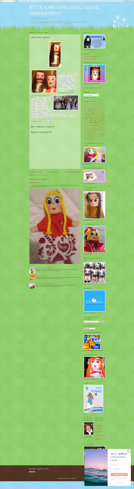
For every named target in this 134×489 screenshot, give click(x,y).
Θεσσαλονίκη (90, 106)
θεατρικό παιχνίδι (88, 119)
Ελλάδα (85, 106)
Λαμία (85, 108)
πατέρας (85, 131)
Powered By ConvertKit (119, 482)
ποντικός (103, 131)
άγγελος (103, 109)
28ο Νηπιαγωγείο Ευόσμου (99, 432)
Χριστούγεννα (97, 110)
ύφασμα (96, 139)
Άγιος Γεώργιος (98, 104)
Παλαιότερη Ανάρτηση (73, 172)
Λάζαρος (103, 106)
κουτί (85, 124)
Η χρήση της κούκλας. (35, 182)
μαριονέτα (98, 127)
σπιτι (85, 134)
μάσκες (94, 127)
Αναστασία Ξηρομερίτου (91, 56)
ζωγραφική (102, 117)
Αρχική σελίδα (34, 22)
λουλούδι (88, 127)
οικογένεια (92, 128)
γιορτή (93, 114)
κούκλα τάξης (95, 125)
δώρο (90, 117)
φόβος (96, 137)
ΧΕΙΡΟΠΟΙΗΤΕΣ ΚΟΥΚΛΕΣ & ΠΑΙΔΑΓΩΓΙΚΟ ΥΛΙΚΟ (50, 22)
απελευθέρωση (86, 112)
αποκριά (93, 113)
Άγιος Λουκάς (92, 105)
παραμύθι (102, 130)
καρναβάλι (95, 120)
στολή (94, 134)
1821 (85, 104)
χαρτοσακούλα (86, 139)
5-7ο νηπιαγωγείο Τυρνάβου (99, 435)
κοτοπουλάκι (86, 122)
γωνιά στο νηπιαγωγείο (94, 116)
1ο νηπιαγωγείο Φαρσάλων (99, 439)
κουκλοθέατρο (95, 122)
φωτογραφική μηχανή (89, 137)
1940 (87, 104)
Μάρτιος (98, 108)
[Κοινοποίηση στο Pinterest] (51, 121)
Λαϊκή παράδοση (91, 108)
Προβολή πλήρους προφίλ (90, 58)
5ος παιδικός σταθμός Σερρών (99, 425)
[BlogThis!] (47, 121)
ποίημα (95, 131)
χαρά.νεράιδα (102, 137)
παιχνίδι (91, 130)
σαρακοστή (91, 133)
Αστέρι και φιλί (39, 275)
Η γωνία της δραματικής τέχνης (43, 283)
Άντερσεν (98, 105)
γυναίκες (85, 116)
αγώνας (98, 111)
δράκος (103, 116)
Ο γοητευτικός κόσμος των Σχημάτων (45, 268)
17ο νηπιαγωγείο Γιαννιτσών (99, 429)
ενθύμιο (93, 117)
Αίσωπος (103, 105)
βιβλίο (103, 113)
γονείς (103, 114)
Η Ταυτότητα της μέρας (80, 22)
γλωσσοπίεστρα (98, 114)
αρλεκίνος (98, 112)
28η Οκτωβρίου (92, 104)
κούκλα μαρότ (93, 124)
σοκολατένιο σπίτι (101, 133)
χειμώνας (92, 139)
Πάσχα (91, 110)
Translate (94, 97)
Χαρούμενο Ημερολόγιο (68, 22)
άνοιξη (85, 111)
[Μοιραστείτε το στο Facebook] (50, 121)
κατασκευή (102, 120)
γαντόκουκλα (87, 114)
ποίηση (98, 131)
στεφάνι (89, 134)
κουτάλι (103, 122)
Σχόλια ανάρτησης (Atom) (42, 175)
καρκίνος (90, 120)
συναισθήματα (101, 134)
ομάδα (96, 128)
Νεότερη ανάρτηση (35, 172)
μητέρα (103, 127)
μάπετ (91, 127)
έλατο (93, 111)
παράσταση (96, 130)
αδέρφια (103, 111)
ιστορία (96, 119)
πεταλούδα (90, 131)
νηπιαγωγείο (87, 128)
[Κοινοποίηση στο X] (48, 121)
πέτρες (99, 128)
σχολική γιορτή (101, 136)
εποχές (97, 117)
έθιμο (89, 111)
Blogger (74, 478)
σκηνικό (95, 133)
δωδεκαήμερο (86, 117)
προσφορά (86, 133)
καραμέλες (86, 120)
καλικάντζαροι (102, 119)
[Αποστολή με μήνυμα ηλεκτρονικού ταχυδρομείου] (45, 121)
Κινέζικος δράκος (97, 106)
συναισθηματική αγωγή (90, 136)
